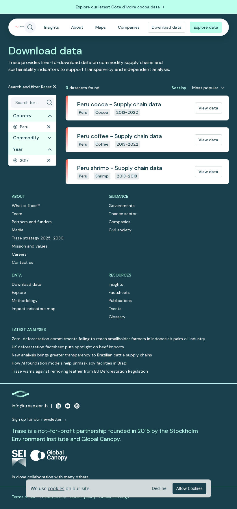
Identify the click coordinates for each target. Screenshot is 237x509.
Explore (19, 292)
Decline (159, 488)
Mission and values (29, 246)
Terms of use (24, 496)
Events (115, 308)
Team (17, 213)
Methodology (25, 300)
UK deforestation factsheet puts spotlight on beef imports (68, 346)
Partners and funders (32, 221)
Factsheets (119, 292)
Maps (100, 27)
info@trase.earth (30, 406)
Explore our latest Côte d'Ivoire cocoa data (118, 7)
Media (17, 229)
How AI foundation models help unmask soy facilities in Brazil (69, 363)
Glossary (117, 316)
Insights (51, 27)
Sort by (178, 87)
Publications (120, 300)
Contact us (22, 262)
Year (18, 149)
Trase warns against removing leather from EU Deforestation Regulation (80, 371)
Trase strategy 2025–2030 (38, 238)
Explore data (206, 27)
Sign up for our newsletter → (39, 419)
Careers (19, 254)
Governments (122, 205)
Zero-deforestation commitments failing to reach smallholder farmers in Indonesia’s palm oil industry (108, 338)
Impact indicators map (33, 308)
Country (22, 116)
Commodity (26, 138)
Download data (167, 27)
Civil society (120, 229)
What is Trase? (26, 205)
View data (208, 108)
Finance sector (123, 213)
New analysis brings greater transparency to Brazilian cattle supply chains (82, 355)
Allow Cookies (189, 488)
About (77, 27)
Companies (129, 27)
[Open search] (30, 27)
